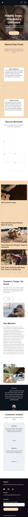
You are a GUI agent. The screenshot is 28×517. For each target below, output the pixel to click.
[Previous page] (8, 272)
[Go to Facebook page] (4, 489)
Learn (14, 33)
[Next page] (20, 272)
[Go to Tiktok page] (13, 489)
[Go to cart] (21, 3)
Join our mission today (11, 509)
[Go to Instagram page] (8, 489)
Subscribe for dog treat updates (10, 502)
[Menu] (25, 2)
